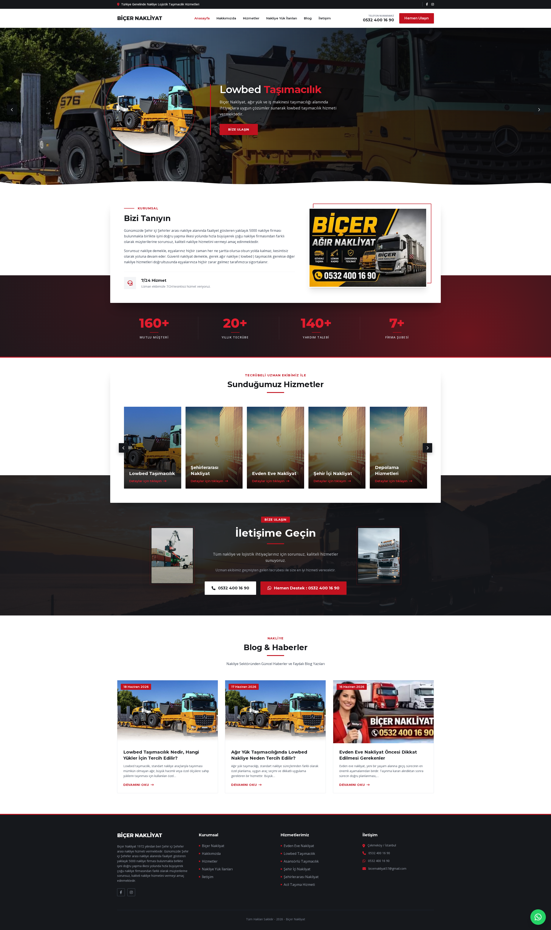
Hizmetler (251, 18)
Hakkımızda (226, 18)
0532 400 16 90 (378, 20)
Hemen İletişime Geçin (248, 126)
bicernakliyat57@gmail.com (387, 868)
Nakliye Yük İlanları (281, 18)
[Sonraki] (539, 109)
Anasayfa (202, 18)
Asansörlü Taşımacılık (301, 861)
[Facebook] (427, 4)
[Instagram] (432, 4)
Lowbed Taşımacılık (299, 853)
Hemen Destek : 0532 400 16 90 (306, 588)
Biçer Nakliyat (213, 845)
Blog (308, 18)
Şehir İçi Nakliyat (297, 869)
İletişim (325, 18)
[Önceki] (12, 109)
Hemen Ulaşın (416, 18)
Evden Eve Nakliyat (299, 845)
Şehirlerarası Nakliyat (301, 876)
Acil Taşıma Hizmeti (299, 884)
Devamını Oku (136, 785)
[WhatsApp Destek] (538, 917)
